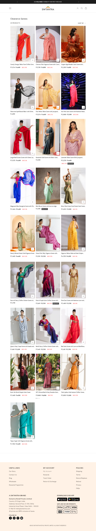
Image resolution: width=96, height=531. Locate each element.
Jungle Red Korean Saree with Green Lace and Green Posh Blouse (22, 158)
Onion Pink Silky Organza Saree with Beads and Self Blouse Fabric (46, 253)
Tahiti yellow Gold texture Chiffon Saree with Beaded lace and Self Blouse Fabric (72, 392)
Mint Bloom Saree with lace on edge (46, 206)
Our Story (12, 471)
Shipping (79, 471)
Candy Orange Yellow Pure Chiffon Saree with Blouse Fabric (22, 64)
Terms (78, 475)
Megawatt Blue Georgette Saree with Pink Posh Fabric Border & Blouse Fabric (22, 206)
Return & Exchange (49, 481)
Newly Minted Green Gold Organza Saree (22, 253)
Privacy (78, 485)
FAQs (78, 488)
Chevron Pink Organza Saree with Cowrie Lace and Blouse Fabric (48, 64)
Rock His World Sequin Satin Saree (20, 392)
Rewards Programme (16, 485)
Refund (78, 481)
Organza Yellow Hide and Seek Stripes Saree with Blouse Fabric (72, 253)
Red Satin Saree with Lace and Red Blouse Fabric (73, 346)
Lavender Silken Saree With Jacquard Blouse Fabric (71, 158)
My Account (47, 471)
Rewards (46, 475)
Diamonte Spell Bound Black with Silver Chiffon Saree (21, 112)
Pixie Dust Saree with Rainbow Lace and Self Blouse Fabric (72, 300)
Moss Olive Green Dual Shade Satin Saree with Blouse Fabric (73, 206)
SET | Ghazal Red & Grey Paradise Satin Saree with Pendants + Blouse (47, 392)
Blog (10, 478)
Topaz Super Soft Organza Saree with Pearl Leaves (21, 441)
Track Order (47, 478)
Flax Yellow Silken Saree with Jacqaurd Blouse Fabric (47, 112)
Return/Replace (81, 478)
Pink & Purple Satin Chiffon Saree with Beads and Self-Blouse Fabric (47, 300)
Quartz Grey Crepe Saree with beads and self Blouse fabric (22, 346)
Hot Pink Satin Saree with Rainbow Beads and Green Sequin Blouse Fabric (73, 112)
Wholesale (12, 481)
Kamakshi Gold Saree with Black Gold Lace (46, 158)
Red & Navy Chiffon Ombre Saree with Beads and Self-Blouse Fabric (47, 346)
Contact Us (13, 475)
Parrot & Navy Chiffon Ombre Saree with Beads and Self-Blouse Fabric (22, 300)
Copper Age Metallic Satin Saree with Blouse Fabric (72, 64)
